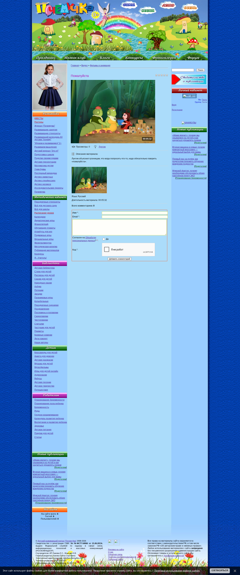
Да (107, 239)
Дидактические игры (44, 220)
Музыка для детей (43, 363)
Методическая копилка (45, 246)
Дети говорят (41, 338)
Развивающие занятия (45, 129)
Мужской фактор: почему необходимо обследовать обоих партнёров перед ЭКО (49, 498)
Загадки (38, 294)
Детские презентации (45, 162)
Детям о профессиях (44, 180)
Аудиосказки (40, 375)
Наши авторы (41, 342)
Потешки (38, 290)
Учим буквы (40, 169)
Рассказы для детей (44, 275)
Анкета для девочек (44, 356)
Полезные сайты (115, 559)
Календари (40, 217)
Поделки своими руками (46, 158)
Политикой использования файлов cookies (177, 570)
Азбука (37, 286)
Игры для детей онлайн (46, 371)
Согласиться (220, 570)
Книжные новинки (43, 335)
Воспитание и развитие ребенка (50, 422)
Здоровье (39, 426)
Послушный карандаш (45, 173)
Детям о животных (43, 177)
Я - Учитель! (40, 258)
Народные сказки (43, 283)
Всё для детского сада (45, 205)
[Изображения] (89, 180)
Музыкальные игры (44, 239)
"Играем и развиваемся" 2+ (47, 143)
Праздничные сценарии (46, 305)
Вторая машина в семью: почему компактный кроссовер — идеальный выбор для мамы (49, 474)
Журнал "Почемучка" (44, 126)
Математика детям (43, 165)
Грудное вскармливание (46, 415)
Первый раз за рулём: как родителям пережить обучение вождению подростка (48, 486)
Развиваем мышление (45, 147)
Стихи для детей (42, 271)
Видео (84, 65)
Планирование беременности (49, 400)
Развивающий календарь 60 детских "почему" (48, 138)
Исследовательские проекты (48, 188)
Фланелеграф (41, 224)
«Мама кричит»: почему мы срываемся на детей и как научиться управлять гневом (47, 462)
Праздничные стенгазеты (47, 202)
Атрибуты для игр (43, 231)
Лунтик (102, 147)
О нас (110, 552)
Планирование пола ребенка (49, 403)
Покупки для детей (43, 433)
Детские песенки (42, 382)
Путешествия (41, 390)
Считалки (39, 324)
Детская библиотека (44, 268)
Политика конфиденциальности (122, 557)
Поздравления (41, 309)
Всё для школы (42, 209)
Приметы (39, 331)
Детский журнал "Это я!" (46, 151)
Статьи (38, 437)
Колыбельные (41, 301)
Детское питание (42, 429)
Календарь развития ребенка (49, 418)
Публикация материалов (46, 250)
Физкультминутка (42, 243)
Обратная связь (115, 554)
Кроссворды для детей (45, 352)
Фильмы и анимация (100, 65)
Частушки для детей (44, 327)
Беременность (41, 407)
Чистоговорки (41, 320)
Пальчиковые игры (43, 297)
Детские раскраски (43, 360)
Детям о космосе (42, 184)
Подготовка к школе (44, 154)
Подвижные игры (42, 235)
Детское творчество (44, 386)
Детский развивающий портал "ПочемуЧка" (57, 541)
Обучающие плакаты (44, 228)
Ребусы (38, 378)
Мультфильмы (41, 367)
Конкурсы (39, 254)
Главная (75, 65)
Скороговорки (41, 316)
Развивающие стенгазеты (47, 133)
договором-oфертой (174, 555)
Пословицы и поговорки (46, 312)
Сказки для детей (43, 279)
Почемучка (39, 192)
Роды (37, 411)
